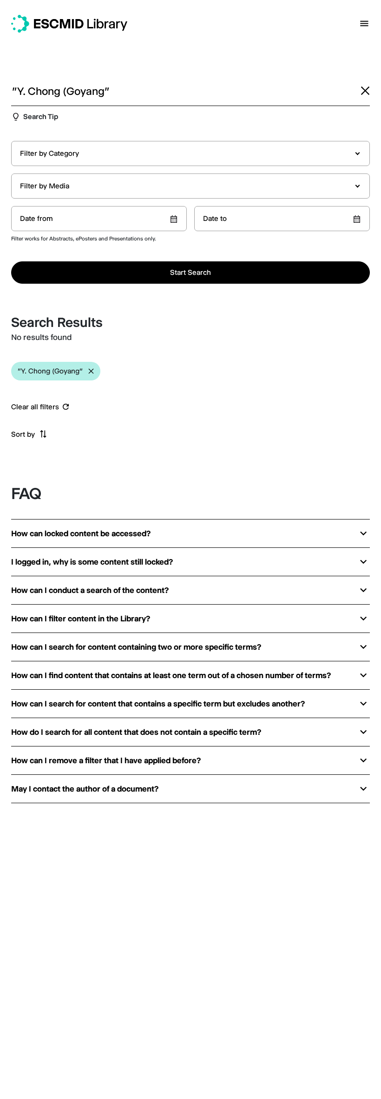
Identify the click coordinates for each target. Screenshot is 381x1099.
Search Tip (40, 116)
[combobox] (190, 153)
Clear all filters (35, 407)
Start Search (190, 272)
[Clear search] (365, 90)
